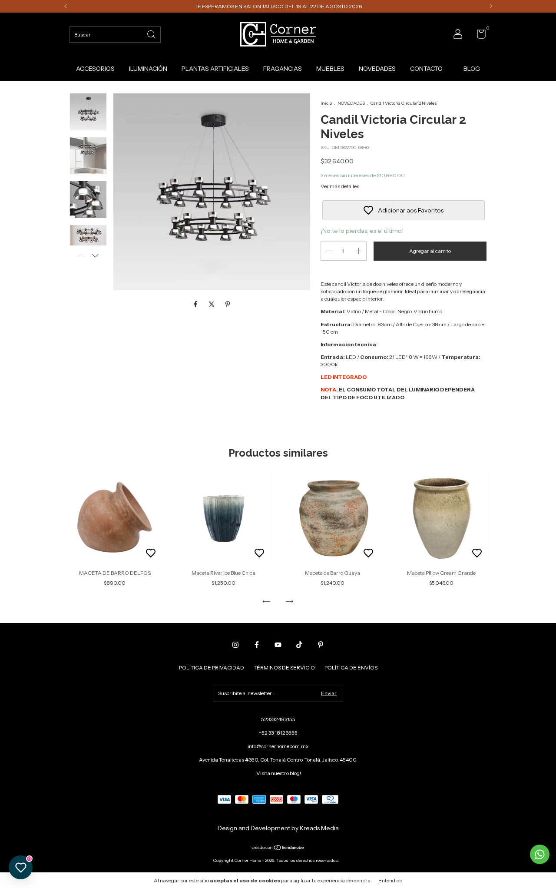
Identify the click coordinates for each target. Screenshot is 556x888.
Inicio (326, 103)
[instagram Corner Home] (235, 644)
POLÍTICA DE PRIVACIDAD (211, 667)
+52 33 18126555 (278, 732)
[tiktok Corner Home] (299, 644)
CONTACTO (426, 69)
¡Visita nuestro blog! (278, 773)
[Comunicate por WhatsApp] (539, 854)
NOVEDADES (377, 69)
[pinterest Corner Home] (320, 644)
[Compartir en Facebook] (196, 304)
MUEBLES (330, 69)
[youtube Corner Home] (278, 644)
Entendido (390, 880)
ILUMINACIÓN (148, 69)
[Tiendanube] (278, 848)
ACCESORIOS (95, 69)
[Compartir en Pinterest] (228, 304)
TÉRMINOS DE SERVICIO (284, 667)
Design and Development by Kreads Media (278, 828)
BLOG (471, 69)
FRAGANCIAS (282, 69)
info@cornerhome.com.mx (278, 746)
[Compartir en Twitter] (212, 304)
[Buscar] (152, 34)
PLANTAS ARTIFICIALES (215, 69)
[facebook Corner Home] (256, 644)
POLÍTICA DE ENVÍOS (350, 667)
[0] (478, 35)
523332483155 (278, 719)
